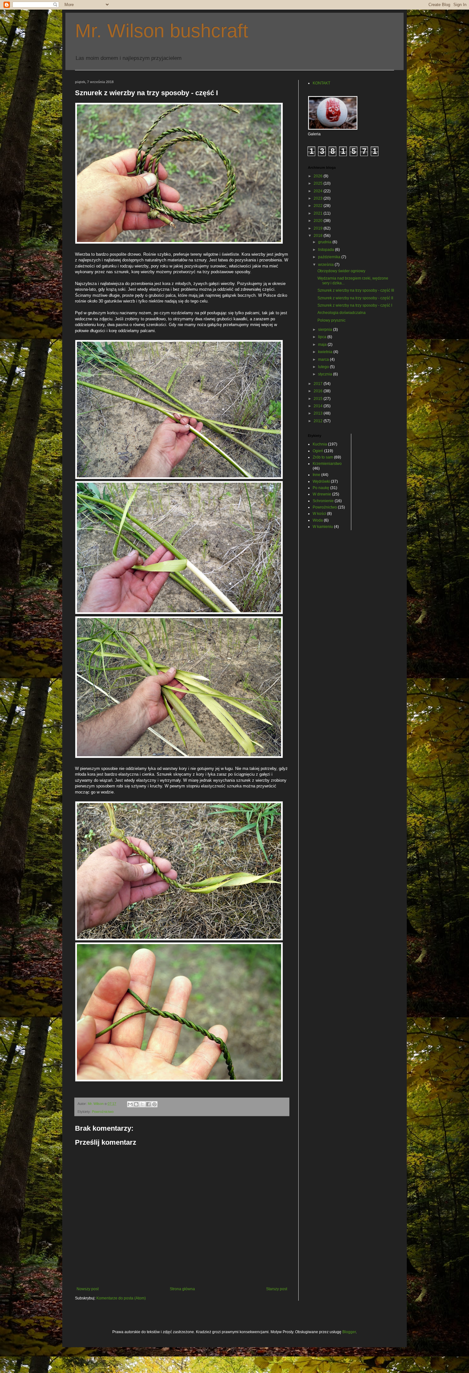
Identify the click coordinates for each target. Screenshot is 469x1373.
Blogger (349, 1332)
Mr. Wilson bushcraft (161, 30)
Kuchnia (320, 444)
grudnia (325, 242)
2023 (319, 198)
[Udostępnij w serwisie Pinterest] (154, 1104)
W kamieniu (323, 526)
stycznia (325, 374)
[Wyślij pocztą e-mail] (130, 1104)
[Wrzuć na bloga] (136, 1104)
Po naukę (321, 488)
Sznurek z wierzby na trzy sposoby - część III (355, 290)
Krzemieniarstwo (327, 463)
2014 (319, 406)
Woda (318, 520)
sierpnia (325, 329)
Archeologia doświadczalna (341, 312)
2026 (319, 176)
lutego (324, 367)
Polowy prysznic (331, 320)
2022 (319, 205)
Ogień (318, 451)
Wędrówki (321, 481)
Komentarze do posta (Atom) (121, 1298)
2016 (319, 391)
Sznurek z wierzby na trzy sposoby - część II (355, 298)
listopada (326, 249)
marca (324, 359)
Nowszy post (88, 1289)
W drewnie (322, 494)
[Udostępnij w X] (142, 1104)
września (326, 264)
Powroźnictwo (103, 1111)
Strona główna (182, 1289)
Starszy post (276, 1289)
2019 (319, 228)
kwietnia (325, 352)
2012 (319, 421)
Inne (316, 475)
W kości (319, 513)
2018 (319, 235)
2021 (319, 213)
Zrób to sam (323, 457)
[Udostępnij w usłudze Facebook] (148, 1104)
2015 (319, 398)
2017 (319, 383)
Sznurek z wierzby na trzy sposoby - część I (354, 305)
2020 (319, 220)
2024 (319, 191)
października (329, 257)
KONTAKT (321, 83)
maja (323, 344)
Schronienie (323, 501)
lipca (322, 337)
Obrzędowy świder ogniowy (341, 271)
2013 (319, 413)
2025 (319, 183)
